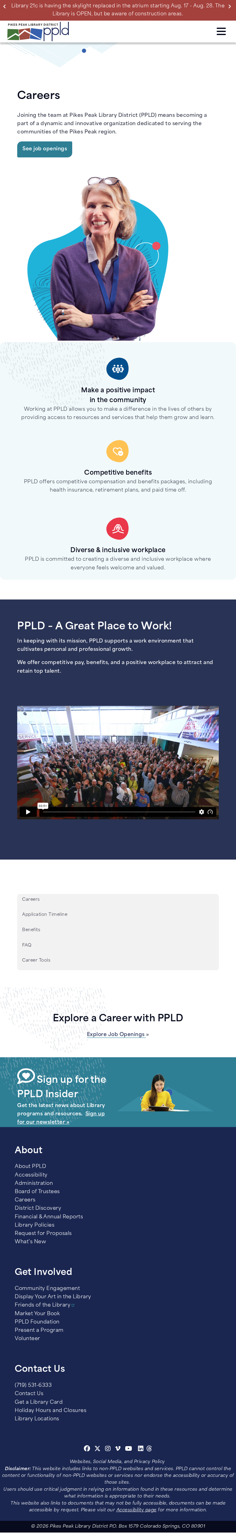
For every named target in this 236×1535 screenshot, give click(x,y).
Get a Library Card (39, 1402)
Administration (34, 1183)
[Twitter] (97, 1449)
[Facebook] (87, 1449)
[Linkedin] (141, 1449)
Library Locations (37, 1419)
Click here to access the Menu (221, 30)
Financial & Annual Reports (49, 1217)
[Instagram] (108, 1449)
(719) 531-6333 (33, 1385)
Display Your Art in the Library (53, 1297)
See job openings (44, 149)
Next (231, 6)
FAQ (27, 946)
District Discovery (38, 1208)
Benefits (31, 930)
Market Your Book (37, 1313)
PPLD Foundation (37, 1322)
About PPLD (30, 1166)
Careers (31, 900)
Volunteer (27, 1338)
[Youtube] (128, 1449)
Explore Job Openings (116, 1034)
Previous (6, 6)
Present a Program (39, 1330)
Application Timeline (44, 915)
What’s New (30, 1242)
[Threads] (149, 1449)
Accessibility (31, 1175)
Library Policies (34, 1225)
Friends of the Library (42, 1305)
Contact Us (29, 1393)
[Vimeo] (118, 1449)
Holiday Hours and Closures (50, 1410)
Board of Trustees (37, 1191)
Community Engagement (47, 1288)
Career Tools (36, 961)
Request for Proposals (43, 1233)
